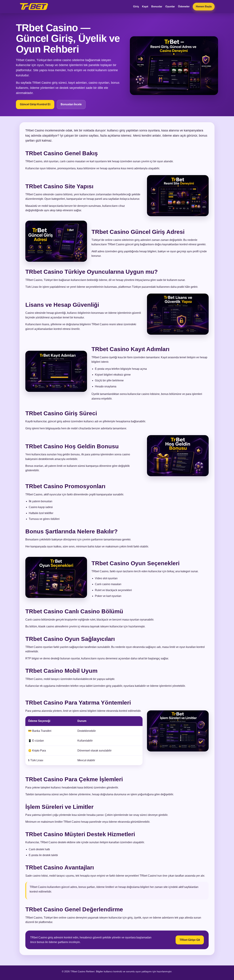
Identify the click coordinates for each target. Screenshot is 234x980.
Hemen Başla (204, 6)
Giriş (136, 6)
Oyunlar (170, 6)
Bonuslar (156, 6)
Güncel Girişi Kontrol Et (35, 104)
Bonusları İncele (71, 104)
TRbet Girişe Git (190, 939)
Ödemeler (184, 6)
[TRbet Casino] (33, 6)
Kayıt (145, 6)
